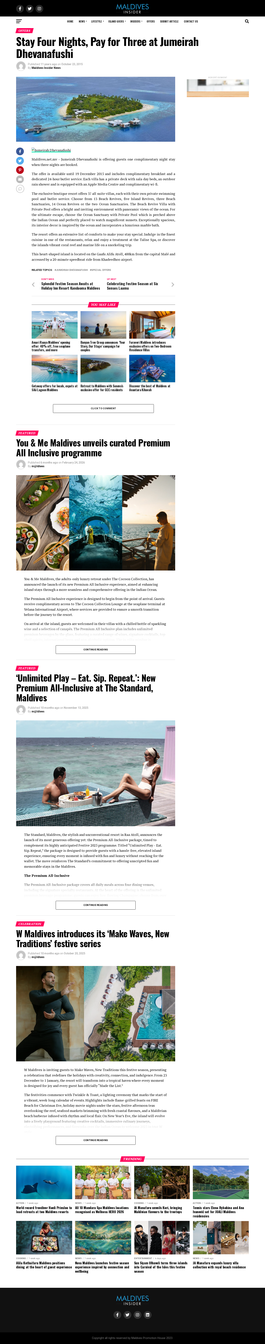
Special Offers (101, 270)
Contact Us (191, 21)
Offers (151, 21)
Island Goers (116, 21)
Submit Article (169, 21)
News (82, 21)
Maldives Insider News (46, 67)
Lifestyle (96, 21)
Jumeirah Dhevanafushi (72, 270)
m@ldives (38, 466)
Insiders (135, 21)
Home (70, 21)
